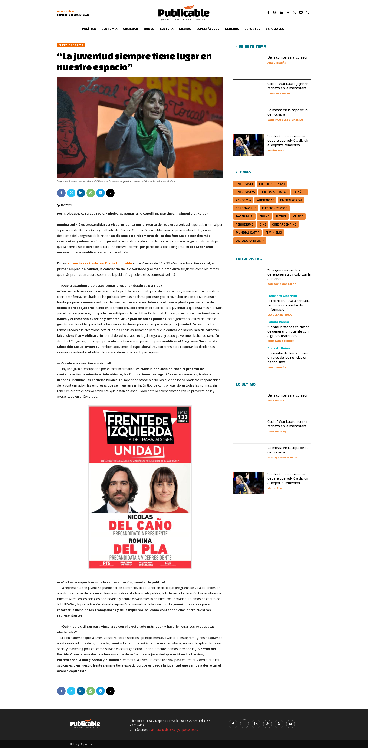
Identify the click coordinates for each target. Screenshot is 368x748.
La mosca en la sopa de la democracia (287, 112)
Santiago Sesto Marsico (285, 120)
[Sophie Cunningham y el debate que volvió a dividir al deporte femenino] (248, 145)
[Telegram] (100, 193)
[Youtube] (301, 12)
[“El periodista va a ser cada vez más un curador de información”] (248, 305)
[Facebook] (268, 12)
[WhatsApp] (90, 193)
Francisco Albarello (282, 296)
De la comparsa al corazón (287, 57)
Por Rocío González (281, 284)
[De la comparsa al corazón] (248, 66)
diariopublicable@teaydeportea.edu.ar (175, 730)
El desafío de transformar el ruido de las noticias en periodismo (287, 357)
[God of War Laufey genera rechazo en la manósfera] (248, 92)
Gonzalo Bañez (279, 348)
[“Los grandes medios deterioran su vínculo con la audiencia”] (248, 279)
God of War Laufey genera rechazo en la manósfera (288, 86)
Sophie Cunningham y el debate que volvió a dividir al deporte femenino (287, 140)
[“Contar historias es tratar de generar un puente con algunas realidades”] (248, 331)
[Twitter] (294, 12)
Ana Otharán (276, 63)
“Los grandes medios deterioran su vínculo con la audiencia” (289, 274)
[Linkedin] (281, 12)
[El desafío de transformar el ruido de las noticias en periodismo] (248, 357)
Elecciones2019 (71, 45)
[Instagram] (275, 12)
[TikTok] (288, 12)
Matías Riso (275, 150)
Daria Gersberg (278, 93)
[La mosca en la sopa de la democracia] (248, 119)
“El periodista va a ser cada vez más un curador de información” (288, 305)
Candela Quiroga (279, 315)
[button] (307, 12)
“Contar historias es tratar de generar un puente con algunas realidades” (288, 331)
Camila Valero (278, 322)
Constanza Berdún (281, 341)
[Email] (110, 193)
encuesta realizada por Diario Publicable (100, 263)
